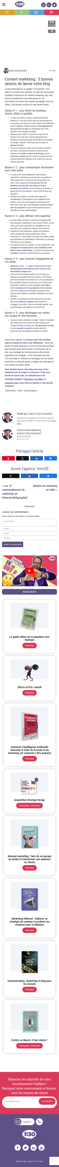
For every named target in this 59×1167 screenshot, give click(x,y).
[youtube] (41, 1148)
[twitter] (26, 1148)
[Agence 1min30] (19, 4)
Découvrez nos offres (34, 379)
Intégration (22, 12)
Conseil (7, 12)
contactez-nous (12, 383)
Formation (37, 12)
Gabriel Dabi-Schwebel (18, 70)
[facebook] (18, 1148)
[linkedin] (33, 1148)
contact (27, 1122)
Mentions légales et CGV (29, 1161)
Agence (52, 12)
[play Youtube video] (29, 570)
